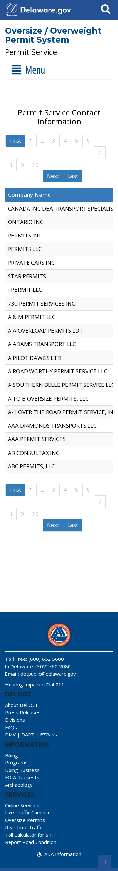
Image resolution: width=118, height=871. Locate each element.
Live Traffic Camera (27, 812)
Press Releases (23, 712)
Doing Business (22, 770)
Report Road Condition (30, 842)
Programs (16, 762)
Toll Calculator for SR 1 (30, 835)
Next (53, 176)
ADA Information (62, 854)
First (15, 140)
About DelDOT (21, 705)
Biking (11, 755)
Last (72, 176)
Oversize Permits (25, 820)
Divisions (15, 719)
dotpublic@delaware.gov (48, 673)
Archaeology (19, 785)
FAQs (11, 727)
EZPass (48, 734)
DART (27, 734)
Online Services (22, 805)
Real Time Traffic (24, 827)
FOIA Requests (22, 777)
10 (35, 165)
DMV (10, 734)
